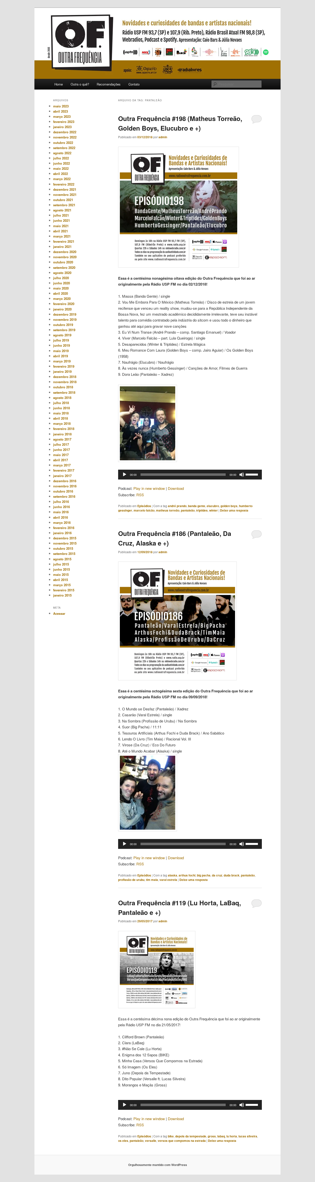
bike (171, 1136)
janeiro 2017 (62, 475)
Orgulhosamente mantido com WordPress (157, 1165)
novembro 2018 (65, 381)
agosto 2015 (62, 559)
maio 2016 (61, 512)
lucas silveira (247, 1136)
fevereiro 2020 (63, 303)
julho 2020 (61, 277)
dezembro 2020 (64, 251)
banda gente (196, 506)
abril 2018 (60, 418)
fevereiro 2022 (63, 184)
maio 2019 (61, 350)
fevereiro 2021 (63, 241)
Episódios (144, 506)
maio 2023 (61, 106)
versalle (150, 1140)
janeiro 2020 (62, 309)
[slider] (252, 474)
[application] (190, 475)
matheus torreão (167, 510)
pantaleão (188, 510)
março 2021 (62, 236)
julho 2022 (61, 158)
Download (176, 488)
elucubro (213, 506)
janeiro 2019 (62, 371)
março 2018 (62, 423)
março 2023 (62, 116)
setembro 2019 (64, 329)
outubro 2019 (63, 324)
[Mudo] (241, 474)
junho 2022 (61, 163)
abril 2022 (60, 173)
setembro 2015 (64, 553)
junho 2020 (61, 283)
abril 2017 (60, 460)
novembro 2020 (65, 257)
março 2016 (62, 522)
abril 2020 (60, 293)
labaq (221, 1136)
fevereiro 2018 (63, 428)
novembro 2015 (65, 543)
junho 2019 (61, 345)
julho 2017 (61, 444)
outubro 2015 (63, 548)
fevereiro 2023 (63, 121)
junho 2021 (61, 220)
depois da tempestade (190, 1136)
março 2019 (62, 361)
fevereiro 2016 (63, 527)
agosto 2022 (62, 153)
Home (58, 84)
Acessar (59, 613)
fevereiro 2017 (63, 470)
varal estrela (168, 879)
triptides (202, 510)
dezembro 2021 (64, 189)
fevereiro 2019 (63, 366)
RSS (140, 494)
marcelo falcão (144, 510)
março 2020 (62, 298)
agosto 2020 (62, 272)
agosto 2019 (62, 335)
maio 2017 (61, 454)
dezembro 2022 (64, 132)
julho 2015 (61, 564)
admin (162, 137)
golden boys (228, 506)
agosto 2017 (62, 439)
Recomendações (109, 84)
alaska (172, 875)
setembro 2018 (64, 392)
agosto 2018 (62, 397)
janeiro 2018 (62, 434)
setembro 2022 (64, 147)
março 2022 (62, 178)
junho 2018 (61, 408)
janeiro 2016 (62, 533)
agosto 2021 (62, 210)
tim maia (152, 879)
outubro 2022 (63, 142)
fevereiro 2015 (63, 590)
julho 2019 (61, 340)
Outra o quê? (80, 84)
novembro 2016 (65, 486)
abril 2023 (60, 111)
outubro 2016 (63, 491)
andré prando (177, 506)
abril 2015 (60, 579)
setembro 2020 (64, 267)
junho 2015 (61, 569)
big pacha (203, 875)
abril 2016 (60, 517)
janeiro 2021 (62, 246)
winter (213, 510)
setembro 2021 (64, 205)
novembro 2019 (65, 319)
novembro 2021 (65, 194)
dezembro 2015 (64, 538)
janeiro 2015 (62, 595)
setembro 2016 (64, 496)
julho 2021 (61, 215)
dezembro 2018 (64, 376)
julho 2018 (61, 402)
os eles (123, 1140)
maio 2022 (61, 168)
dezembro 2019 (64, 314)
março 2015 (62, 584)
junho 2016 (61, 506)
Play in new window (149, 488)
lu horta (231, 1136)
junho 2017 (61, 449)
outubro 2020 (63, 262)
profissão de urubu (131, 879)
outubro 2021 (63, 199)
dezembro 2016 (64, 481)
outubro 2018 (63, 387)
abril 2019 (60, 356)
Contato (134, 84)
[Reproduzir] (124, 474)
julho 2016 (61, 501)
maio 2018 (61, 413)
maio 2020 (61, 288)
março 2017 (62, 465)
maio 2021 (61, 225)
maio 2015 (61, 574)
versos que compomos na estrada (182, 1140)
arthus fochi (187, 875)
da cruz (217, 875)
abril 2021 (60, 231)
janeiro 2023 (62, 126)
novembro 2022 (65, 137)
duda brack (231, 875)
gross (212, 1136)
